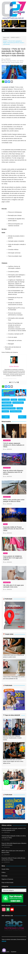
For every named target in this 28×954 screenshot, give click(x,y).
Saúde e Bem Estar (6, 62)
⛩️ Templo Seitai (8, 634)
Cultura (5, 60)
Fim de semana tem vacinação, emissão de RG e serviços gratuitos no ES (14, 829)
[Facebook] (14, 382)
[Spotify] (18, 382)
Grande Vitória (7, 440)
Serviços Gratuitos (15, 62)
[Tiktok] (16, 382)
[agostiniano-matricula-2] (14, 808)
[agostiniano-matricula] (14, 392)
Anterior (6, 416)
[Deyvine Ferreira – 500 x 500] (14, 699)
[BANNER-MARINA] (14, 615)
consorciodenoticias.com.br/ (9, 378)
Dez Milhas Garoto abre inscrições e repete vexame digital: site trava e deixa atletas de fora (13, 761)
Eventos (14, 60)
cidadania (6, 399)
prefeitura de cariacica (9, 408)
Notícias (21, 60)
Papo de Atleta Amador (7, 882)
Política (3, 872)
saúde (20, 408)
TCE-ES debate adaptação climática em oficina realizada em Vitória (13, 445)
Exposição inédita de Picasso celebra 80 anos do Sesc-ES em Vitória (13, 528)
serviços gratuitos (16, 411)
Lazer (18, 60)
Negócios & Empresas (7, 879)
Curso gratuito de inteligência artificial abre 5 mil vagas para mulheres (12, 557)
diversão (22, 399)
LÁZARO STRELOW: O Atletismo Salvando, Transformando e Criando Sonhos (12, 737)
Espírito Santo (7, 402)
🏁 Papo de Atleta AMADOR (11, 715)
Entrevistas (4, 875)
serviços (6, 411)
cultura (14, 399)
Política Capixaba (8, 405)
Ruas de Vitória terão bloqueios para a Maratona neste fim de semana (13, 472)
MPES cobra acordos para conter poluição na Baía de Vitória (13, 851)
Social (21, 62)
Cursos (5, 553)
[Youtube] (10, 382)
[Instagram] (12, 382)
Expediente (13, 951)
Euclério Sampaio (19, 402)
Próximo (21, 416)
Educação (9, 60)
